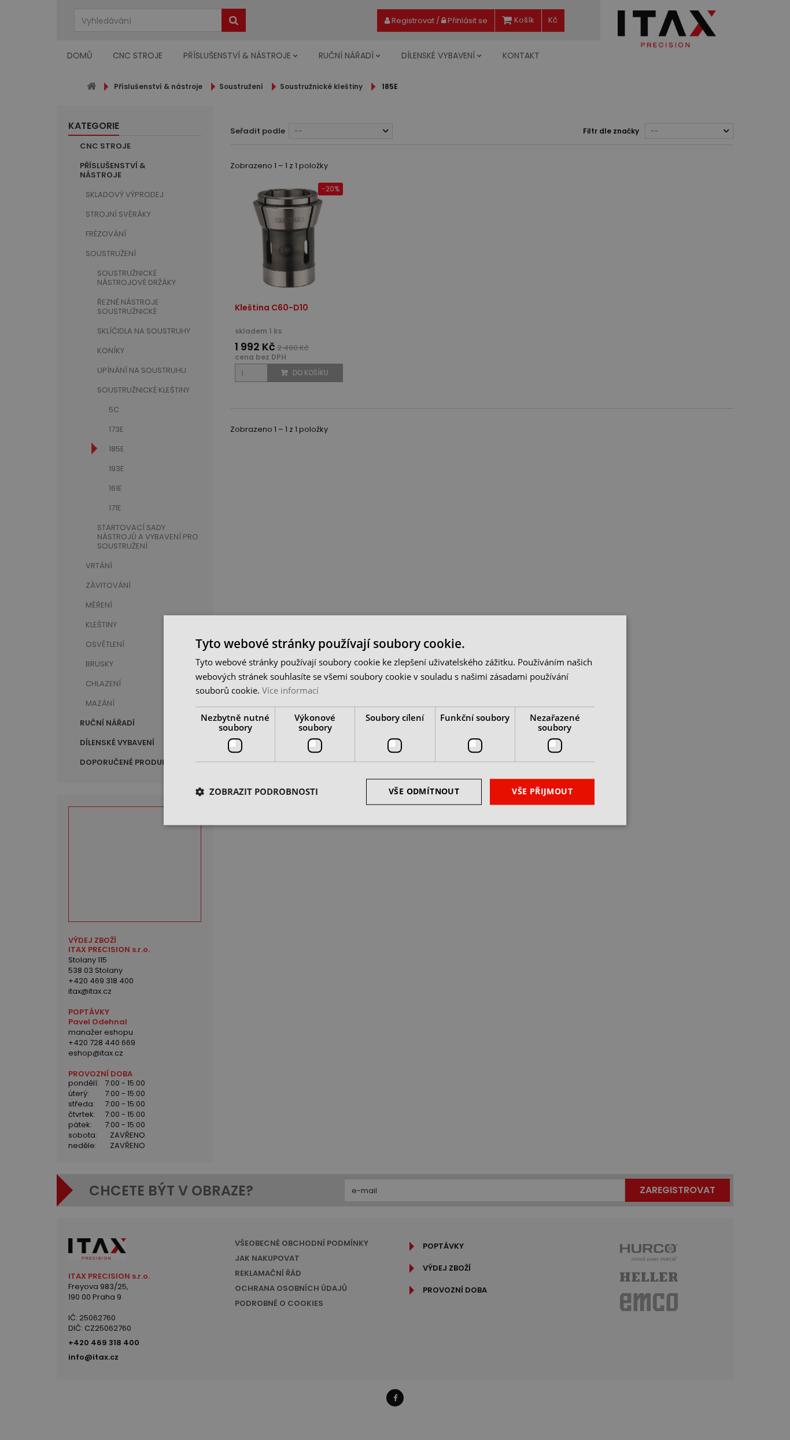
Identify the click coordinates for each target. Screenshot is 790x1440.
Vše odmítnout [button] (424, 791)
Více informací (290, 691)
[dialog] (395, 720)
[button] (256, 792)
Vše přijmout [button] (542, 791)
